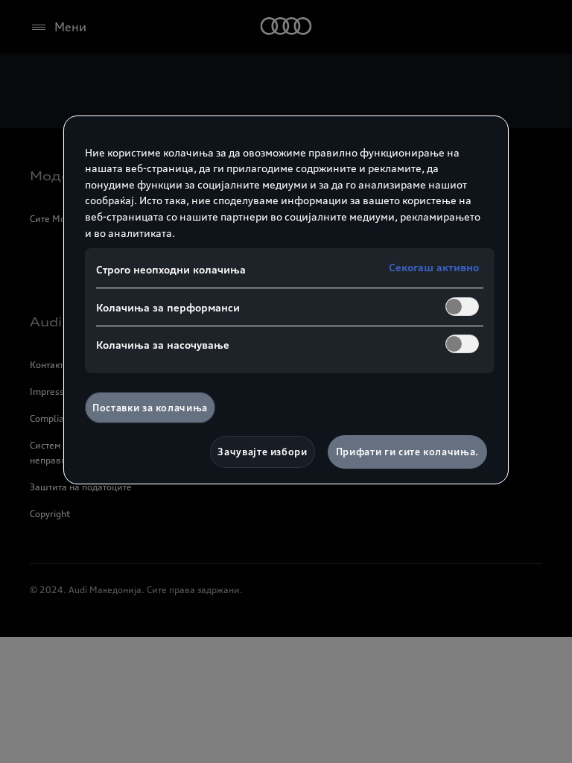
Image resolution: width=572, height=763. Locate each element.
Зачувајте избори (262, 452)
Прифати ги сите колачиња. (407, 452)
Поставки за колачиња (150, 408)
